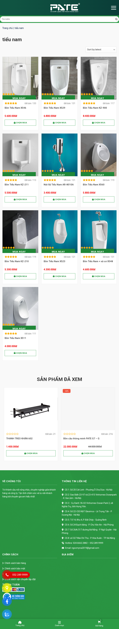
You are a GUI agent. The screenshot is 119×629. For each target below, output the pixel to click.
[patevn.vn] (59, 8)
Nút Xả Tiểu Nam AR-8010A (59, 184)
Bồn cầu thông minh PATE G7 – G (25, 438)
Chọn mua (21, 122)
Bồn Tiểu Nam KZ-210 (17, 261)
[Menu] (113, 7)
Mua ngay (19, 98)
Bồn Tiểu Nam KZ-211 (17, 184)
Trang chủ (7, 28)
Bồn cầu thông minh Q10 (77, 438)
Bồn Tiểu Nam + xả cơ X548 (98, 261)
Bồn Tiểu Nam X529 (54, 107)
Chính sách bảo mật (15, 568)
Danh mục (59, 625)
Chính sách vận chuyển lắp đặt (20, 579)
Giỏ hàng (99, 626)
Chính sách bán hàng (15, 563)
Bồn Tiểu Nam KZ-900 (95, 107)
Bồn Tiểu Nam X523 (54, 261)
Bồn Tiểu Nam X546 (15, 107)
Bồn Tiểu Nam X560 (93, 184)
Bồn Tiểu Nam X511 (15, 338)
